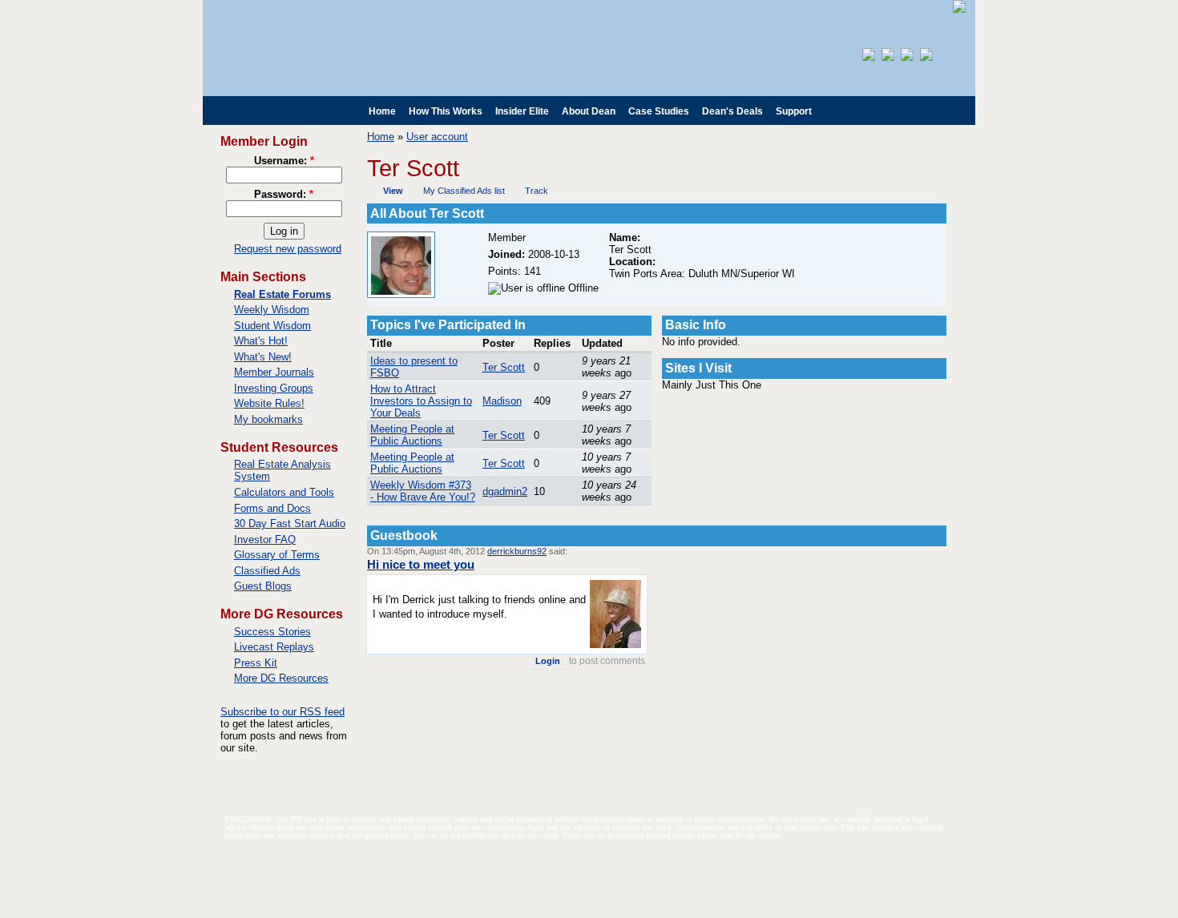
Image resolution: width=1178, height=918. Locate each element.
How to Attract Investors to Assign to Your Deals (421, 401)
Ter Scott (503, 367)
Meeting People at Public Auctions (412, 435)
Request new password (287, 249)
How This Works (445, 111)
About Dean (588, 111)
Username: (284, 161)
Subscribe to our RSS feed (282, 712)
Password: (283, 194)
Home (382, 111)
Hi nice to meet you (420, 564)
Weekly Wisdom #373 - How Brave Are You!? (422, 491)
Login (547, 661)
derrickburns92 (517, 551)
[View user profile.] (401, 294)
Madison (502, 401)
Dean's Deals (732, 111)
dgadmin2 (504, 491)
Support (794, 111)
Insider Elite (522, 111)
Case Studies (658, 111)
